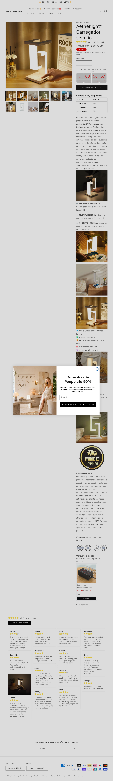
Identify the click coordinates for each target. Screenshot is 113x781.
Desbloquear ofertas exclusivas (78, 404)
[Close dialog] (96, 369)
